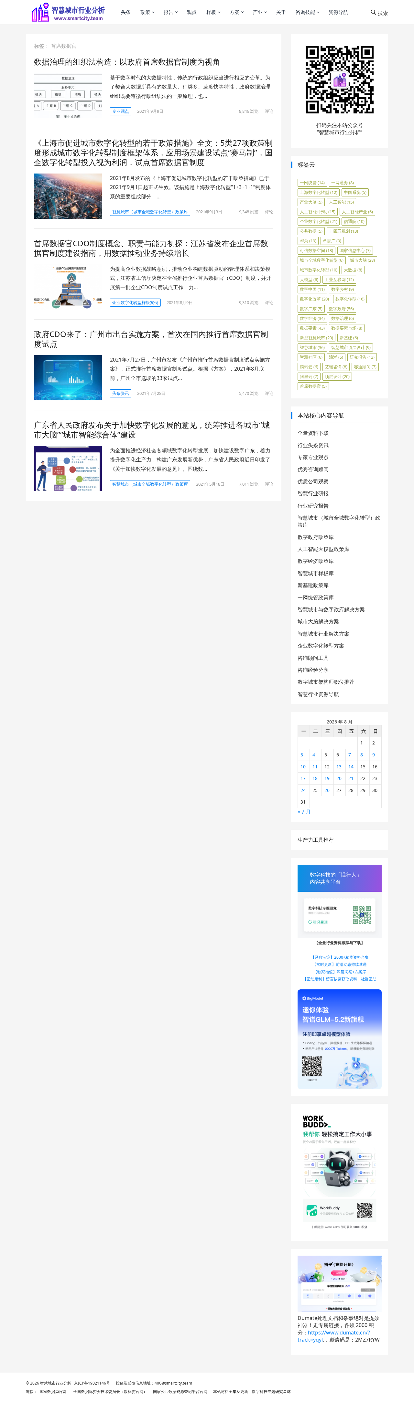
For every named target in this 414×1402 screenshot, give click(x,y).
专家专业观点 (313, 457)
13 (339, 767)
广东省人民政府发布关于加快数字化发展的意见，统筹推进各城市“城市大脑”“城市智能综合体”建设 (152, 429)
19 (327, 778)
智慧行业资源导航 (318, 694)
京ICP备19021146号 (91, 1383)
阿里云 (309, 376)
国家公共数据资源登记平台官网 (179, 1391)
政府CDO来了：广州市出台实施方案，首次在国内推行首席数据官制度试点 (151, 339)
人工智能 (341, 202)
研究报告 (362, 357)
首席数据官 (313, 386)
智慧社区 (311, 357)
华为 (308, 241)
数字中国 (312, 289)
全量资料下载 (313, 433)
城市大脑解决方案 (318, 621)
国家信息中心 (355, 250)
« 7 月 (304, 811)
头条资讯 (120, 393)
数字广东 (311, 308)
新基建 (349, 338)
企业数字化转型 (318, 221)
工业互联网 (339, 279)
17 (303, 778)
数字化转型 (350, 299)
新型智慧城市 (316, 338)
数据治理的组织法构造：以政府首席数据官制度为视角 (127, 61)
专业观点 (120, 111)
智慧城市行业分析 (55, 1383)
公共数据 (311, 231)
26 (327, 790)
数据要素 (312, 328)
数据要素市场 (346, 328)
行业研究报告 (313, 505)
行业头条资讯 (313, 445)
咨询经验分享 (313, 669)
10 (303, 767)
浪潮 (336, 357)
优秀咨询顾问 (313, 469)
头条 (126, 12)
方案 (234, 12)
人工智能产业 (357, 212)
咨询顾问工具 (313, 657)
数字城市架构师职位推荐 (326, 681)
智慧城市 (312, 347)
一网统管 (312, 182)
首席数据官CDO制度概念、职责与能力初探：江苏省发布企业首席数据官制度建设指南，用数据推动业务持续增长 (151, 248)
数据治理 (342, 318)
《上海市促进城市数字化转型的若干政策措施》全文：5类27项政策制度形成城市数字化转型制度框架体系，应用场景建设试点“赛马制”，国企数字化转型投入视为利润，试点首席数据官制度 (153, 152)
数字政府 (341, 308)
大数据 (353, 270)
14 (351, 767)
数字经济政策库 (316, 560)
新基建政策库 (313, 585)
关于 (281, 12)
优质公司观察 (313, 481)
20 (339, 778)
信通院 (354, 221)
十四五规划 (343, 231)
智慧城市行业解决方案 (323, 633)
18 (315, 778)
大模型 (309, 279)
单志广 (332, 241)
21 (351, 778)
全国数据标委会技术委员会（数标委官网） (109, 1391)
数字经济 (312, 318)
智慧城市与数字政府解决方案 (331, 609)
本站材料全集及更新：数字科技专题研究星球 (251, 1391)
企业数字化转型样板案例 (135, 302)
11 (315, 767)
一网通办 (342, 182)
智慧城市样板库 (316, 573)
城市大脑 (362, 260)
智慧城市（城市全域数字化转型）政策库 (150, 212)
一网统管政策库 (316, 597)
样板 (211, 12)
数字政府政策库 (316, 537)
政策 (145, 12)
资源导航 (338, 12)
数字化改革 (314, 299)
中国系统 (355, 192)
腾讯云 (309, 367)
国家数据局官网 (52, 1391)
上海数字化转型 (318, 192)
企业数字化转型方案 (321, 645)
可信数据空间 (316, 250)
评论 (269, 111)
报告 (168, 12)
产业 (258, 12)
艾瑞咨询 (336, 367)
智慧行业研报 (313, 493)
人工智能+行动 (317, 212)
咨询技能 (305, 12)
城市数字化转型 (318, 270)
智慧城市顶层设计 (351, 347)
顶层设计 (337, 376)
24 (303, 790)
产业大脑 (311, 202)
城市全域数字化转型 (321, 260)
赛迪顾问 (365, 367)
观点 (192, 12)
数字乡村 (342, 289)
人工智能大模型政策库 (323, 549)
